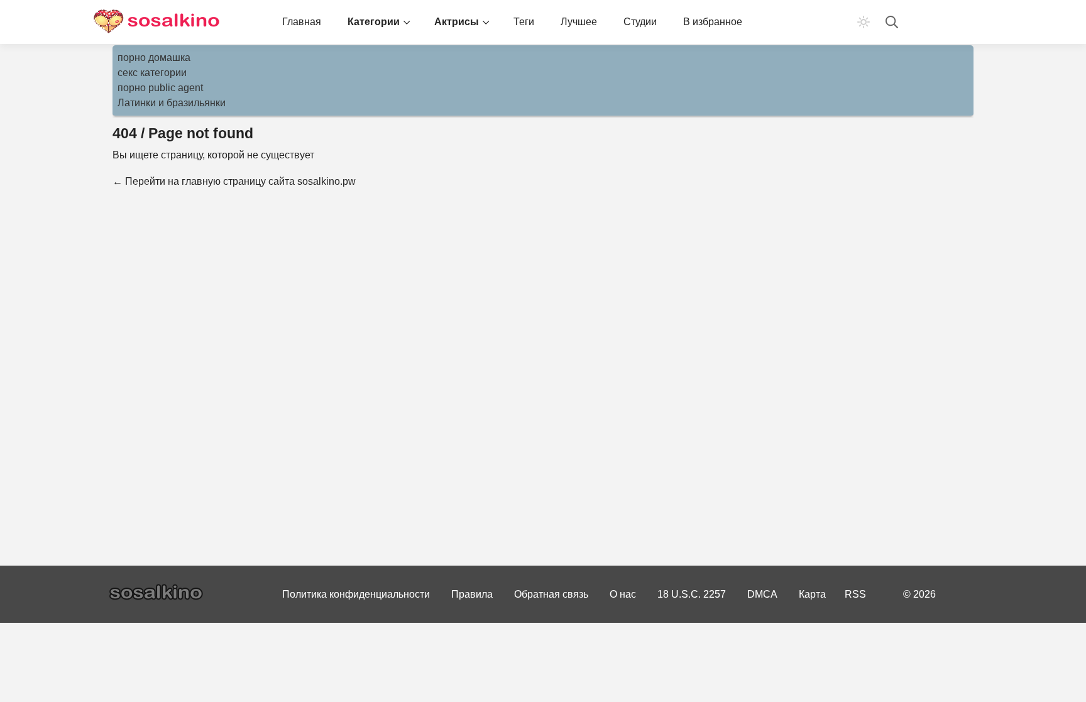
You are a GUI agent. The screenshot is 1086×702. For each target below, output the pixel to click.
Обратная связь (551, 594)
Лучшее (579, 21)
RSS (855, 594)
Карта (812, 594)
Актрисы (456, 21)
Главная (301, 21)
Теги (523, 21)
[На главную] (156, 22)
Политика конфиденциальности (356, 594)
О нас (623, 594)
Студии (640, 21)
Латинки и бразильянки (172, 102)
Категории (374, 21)
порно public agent (160, 87)
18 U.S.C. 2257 (691, 594)
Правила (472, 594)
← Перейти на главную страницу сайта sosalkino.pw (234, 181)
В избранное (712, 21)
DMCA (762, 594)
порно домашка (154, 57)
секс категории (152, 72)
